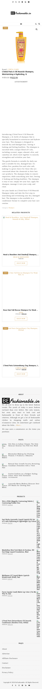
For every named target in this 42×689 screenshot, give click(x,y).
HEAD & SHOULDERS (21, 257)
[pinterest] (22, 2)
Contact (5, 663)
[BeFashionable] (21, 13)
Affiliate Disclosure (10, 658)
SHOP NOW (21, 263)
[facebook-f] (13, 2)
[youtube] (28, 2)
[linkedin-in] (25, 2)
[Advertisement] (21, 109)
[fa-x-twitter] (16, 2)
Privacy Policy (7, 672)
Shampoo (11, 208)
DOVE (21, 312)
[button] (36, 29)
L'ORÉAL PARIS (13, 69)
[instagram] (19, 2)
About (4, 649)
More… (19, 425)
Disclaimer (6, 668)
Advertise (6, 654)
